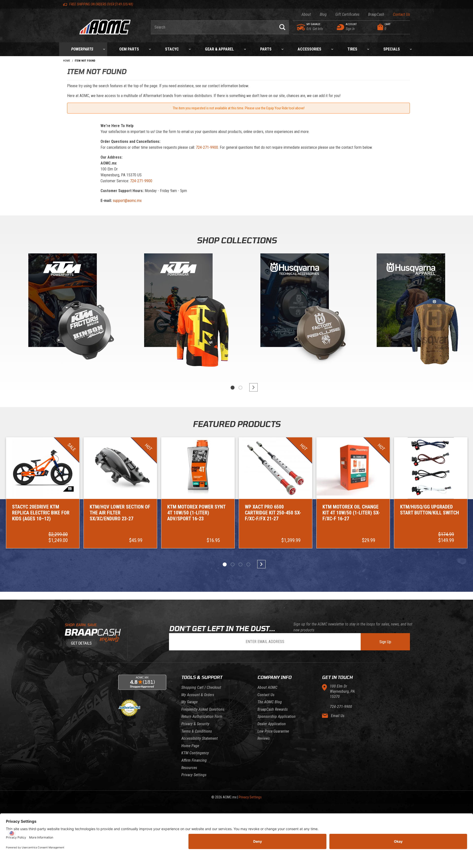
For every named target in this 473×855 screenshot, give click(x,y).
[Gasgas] (294, 301)
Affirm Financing (194, 760)
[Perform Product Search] (282, 27)
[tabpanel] (62, 312)
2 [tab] (240, 388)
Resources (189, 767)
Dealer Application (271, 724)
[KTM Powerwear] (178, 301)
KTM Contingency (195, 753)
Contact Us (401, 14)
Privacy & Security (195, 724)
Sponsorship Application (276, 716)
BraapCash (376, 14)
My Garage (189, 702)
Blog (323, 14)
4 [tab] (248, 564)
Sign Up (385, 642)
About (306, 14)
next (251, 387)
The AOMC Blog (269, 702)
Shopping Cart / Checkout (201, 687)
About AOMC (267, 687)
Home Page (190, 745)
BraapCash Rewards (272, 709)
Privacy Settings (193, 775)
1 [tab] (233, 388)
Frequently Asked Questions (202, 709)
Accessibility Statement (199, 738)
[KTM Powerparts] (62, 301)
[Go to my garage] (301, 27)
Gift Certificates (347, 14)
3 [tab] (240, 564)
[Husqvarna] (411, 301)
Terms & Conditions (196, 731)
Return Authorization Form (201, 716)
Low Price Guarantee (273, 731)
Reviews (263, 738)
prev (222, 387)
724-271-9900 (207, 147)
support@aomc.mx (127, 200)
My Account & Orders (197, 694)
